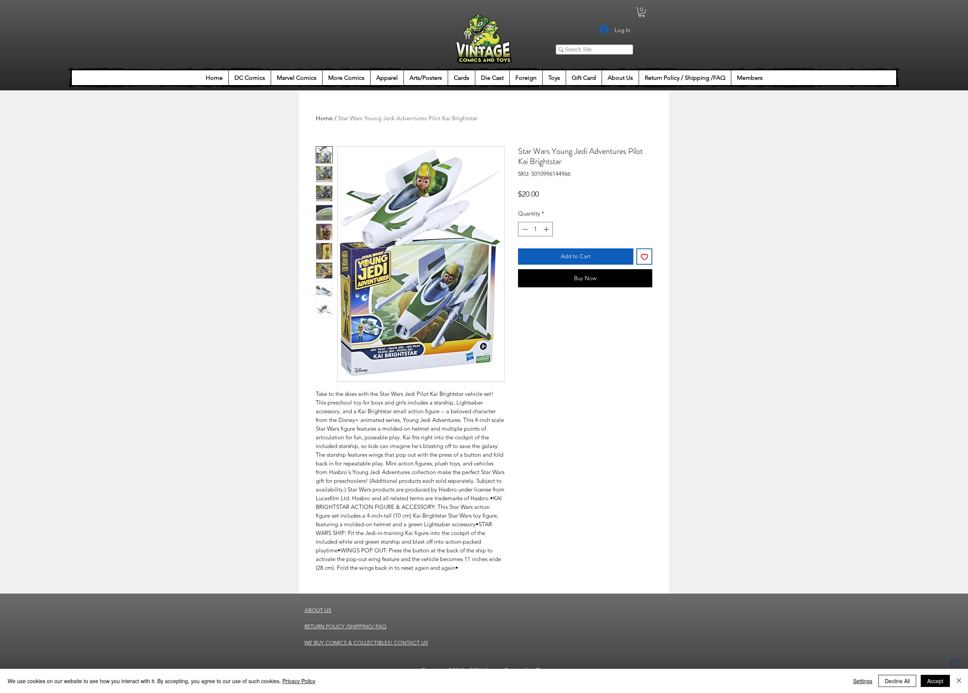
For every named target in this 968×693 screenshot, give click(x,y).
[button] (641, 12)
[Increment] (547, 229)
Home (324, 118)
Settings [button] (862, 681)
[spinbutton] (535, 229)
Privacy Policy (298, 681)
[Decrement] (524, 229)
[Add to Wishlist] (644, 256)
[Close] (958, 681)
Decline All (897, 681)
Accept (935, 681)
